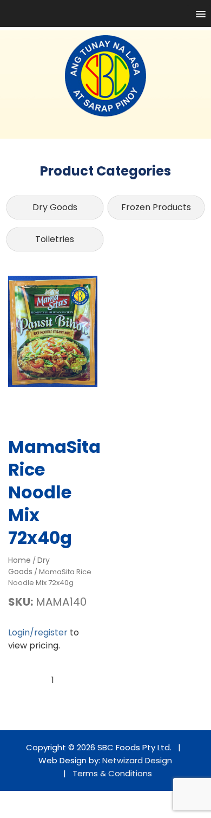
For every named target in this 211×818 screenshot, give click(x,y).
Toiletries (54, 239)
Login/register (38, 632)
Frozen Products (156, 207)
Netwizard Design (137, 760)
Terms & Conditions (112, 773)
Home (19, 560)
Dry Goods (54, 207)
